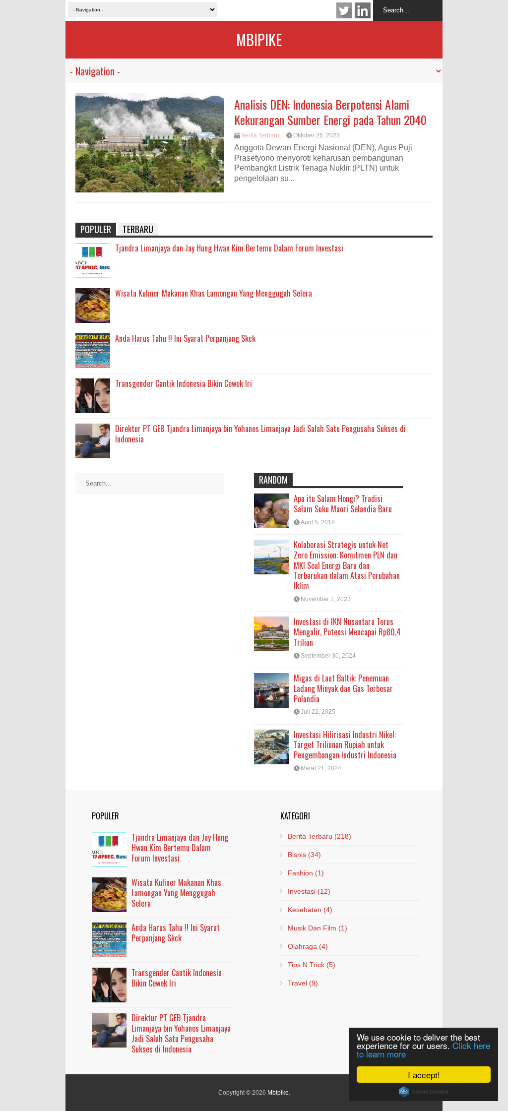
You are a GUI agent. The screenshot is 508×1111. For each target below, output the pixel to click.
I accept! (424, 1074)
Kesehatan (310, 910)
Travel (303, 983)
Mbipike (259, 39)
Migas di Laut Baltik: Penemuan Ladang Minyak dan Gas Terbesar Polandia (343, 688)
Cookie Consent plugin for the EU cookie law (423, 1091)
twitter (344, 10)
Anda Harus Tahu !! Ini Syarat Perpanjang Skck (185, 338)
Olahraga (308, 946)
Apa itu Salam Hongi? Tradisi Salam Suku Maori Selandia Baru (343, 504)
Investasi (309, 891)
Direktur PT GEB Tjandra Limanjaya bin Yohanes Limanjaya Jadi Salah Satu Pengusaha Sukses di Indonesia (260, 434)
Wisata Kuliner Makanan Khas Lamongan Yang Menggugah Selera (213, 293)
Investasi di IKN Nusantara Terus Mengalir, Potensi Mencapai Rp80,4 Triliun (347, 632)
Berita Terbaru (260, 135)
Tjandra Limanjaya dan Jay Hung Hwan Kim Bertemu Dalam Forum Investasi (229, 248)
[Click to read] (149, 142)
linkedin (363, 10)
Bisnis (304, 855)
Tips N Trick (311, 965)
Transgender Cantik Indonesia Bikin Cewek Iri (183, 383)
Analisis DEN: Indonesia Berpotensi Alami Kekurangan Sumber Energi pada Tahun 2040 (330, 111)
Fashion (306, 873)
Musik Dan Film (317, 928)
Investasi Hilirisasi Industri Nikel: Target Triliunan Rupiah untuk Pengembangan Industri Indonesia (345, 745)
